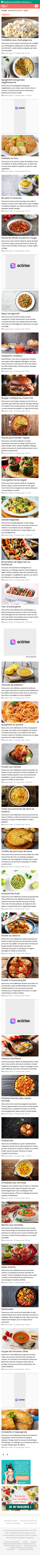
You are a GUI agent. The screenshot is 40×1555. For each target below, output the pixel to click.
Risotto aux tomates (12, 1224)
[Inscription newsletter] (20, 1498)
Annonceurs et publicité (11, 1542)
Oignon (25, 10)
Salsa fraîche (8, 1267)
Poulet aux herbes (11, 766)
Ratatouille (7, 1309)
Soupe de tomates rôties (14, 1351)
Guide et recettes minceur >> (17, 1)
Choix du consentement (25, 1549)
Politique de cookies (30, 1545)
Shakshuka (7, 1140)
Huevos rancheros (11, 1058)
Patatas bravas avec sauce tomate (16, 1099)
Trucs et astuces (30, 1523)
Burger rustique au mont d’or (17, 398)
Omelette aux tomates (13, 1182)
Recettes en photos (15, 10)
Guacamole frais (10, 893)
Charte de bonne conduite (12, 1545)
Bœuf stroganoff (10, 313)
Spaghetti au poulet (12, 724)
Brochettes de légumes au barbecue (15, 563)
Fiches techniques (13, 1523)
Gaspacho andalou (11, 355)
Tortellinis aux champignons (16, 40)
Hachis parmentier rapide (15, 437)
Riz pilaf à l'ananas (11, 198)
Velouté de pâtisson (12, 684)
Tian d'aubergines (11, 606)
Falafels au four (9, 158)
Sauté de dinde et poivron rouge (19, 237)
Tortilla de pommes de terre (16, 851)
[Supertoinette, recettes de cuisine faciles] (4, 6)
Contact (25, 1542)
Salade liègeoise (10, 519)
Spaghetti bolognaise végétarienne (13, 81)
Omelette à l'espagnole (14, 1431)
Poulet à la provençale (13, 980)
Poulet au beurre (10, 935)
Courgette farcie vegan (14, 479)
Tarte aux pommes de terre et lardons (17, 810)
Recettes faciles (10, 1521)
